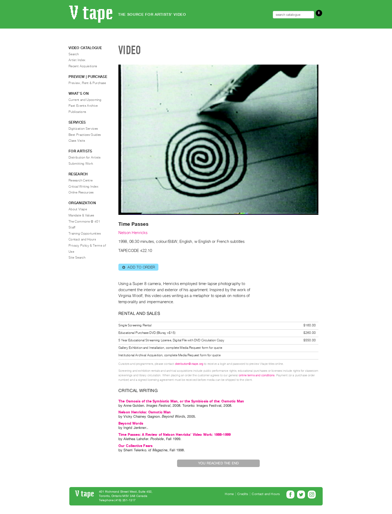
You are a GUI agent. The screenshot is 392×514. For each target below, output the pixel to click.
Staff (72, 227)
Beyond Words (130, 423)
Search (74, 54)
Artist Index (77, 60)
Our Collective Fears (135, 446)
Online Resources (81, 192)
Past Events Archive (83, 106)
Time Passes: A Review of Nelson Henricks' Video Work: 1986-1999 (174, 435)
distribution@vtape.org (189, 364)
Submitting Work (81, 163)
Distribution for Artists (85, 157)
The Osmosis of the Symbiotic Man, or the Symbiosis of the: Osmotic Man (181, 401)
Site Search (77, 257)
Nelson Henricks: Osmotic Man (144, 412)
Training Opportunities (85, 233)
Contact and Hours (82, 239)
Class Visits (77, 141)
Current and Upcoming (85, 100)
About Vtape (78, 209)
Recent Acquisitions (83, 66)
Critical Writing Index (83, 186)
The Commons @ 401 (84, 221)
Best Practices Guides (85, 135)
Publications (77, 112)
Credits (242, 494)
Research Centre (81, 180)
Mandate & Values (81, 215)
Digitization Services (83, 129)
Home (229, 494)
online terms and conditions (256, 375)
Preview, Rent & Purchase (87, 83)
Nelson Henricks (132, 233)
